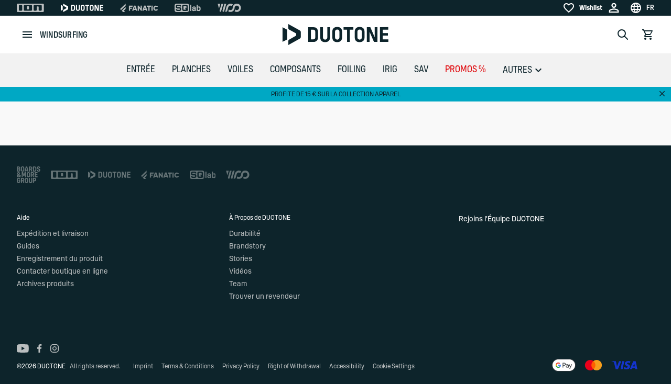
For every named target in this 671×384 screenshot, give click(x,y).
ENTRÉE (140, 69)
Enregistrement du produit (60, 259)
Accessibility (346, 366)
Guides (28, 246)
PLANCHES (191, 69)
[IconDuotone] (82, 8)
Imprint (143, 366)
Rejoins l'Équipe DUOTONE (501, 219)
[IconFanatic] (139, 8)
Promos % (465, 69)
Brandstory (247, 246)
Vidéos (240, 271)
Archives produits (45, 284)
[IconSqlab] (188, 8)
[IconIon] (30, 8)
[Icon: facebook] (39, 348)
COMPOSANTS (295, 69)
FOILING (352, 69)
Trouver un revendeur (264, 296)
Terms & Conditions (187, 366)
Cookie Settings (394, 366)
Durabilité (245, 234)
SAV (421, 69)
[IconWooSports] (229, 8)
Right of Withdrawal (294, 366)
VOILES (240, 69)
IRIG (390, 69)
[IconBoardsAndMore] (28, 174)
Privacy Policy (240, 366)
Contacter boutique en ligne (62, 271)
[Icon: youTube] (23, 348)
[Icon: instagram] (54, 348)
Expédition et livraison (53, 234)
